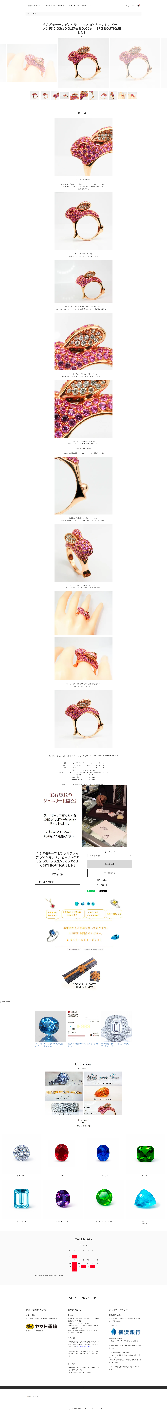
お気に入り (111, 873)
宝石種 (60, 6)
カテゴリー (49, 6)
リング (35, 13)
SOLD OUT (109, 864)
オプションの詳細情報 (46, 882)
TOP (28, 13)
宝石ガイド (85, 6)
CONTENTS (72, 6)
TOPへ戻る (83, 1387)
